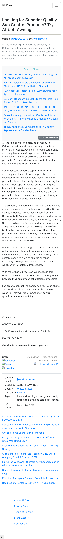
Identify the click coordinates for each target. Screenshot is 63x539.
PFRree (7, 5)
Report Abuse (49, 356)
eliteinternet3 (39, 38)
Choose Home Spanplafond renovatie (23, 432)
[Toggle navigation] (56, 5)
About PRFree (21, 500)
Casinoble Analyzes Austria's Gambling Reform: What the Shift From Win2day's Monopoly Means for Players (31, 119)
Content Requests (47, 360)
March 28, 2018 (19, 38)
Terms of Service (23, 511)
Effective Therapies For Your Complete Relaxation (30, 478)
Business (22, 392)
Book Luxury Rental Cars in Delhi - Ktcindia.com (28, 482)
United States (24, 388)
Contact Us (20, 523)
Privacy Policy (22, 506)
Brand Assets (21, 517)
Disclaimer (33, 356)
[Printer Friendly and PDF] (47, 363)
